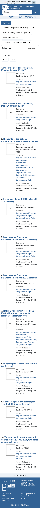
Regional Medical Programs (26, 82)
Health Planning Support (24, 168)
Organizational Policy (23, 173)
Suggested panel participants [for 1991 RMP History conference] (18, 403)
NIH (16, 505)
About (12, 17)
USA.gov (26, 505)
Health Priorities (22, 165)
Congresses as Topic (23, 84)
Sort (4, 59)
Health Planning (21, 160)
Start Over (6, 23)
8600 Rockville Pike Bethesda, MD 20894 (28, 485)
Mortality (19, 459)
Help (20, 17)
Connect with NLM (8, 481)
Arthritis (19, 380)
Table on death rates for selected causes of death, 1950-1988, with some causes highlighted (19, 439)
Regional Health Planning (25, 342)
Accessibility (25, 496)
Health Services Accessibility (26, 340)
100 (13, 59)
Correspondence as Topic (25, 218)
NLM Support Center (28, 494)
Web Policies (6, 494)
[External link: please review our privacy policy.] (4, 485)
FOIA (4, 496)
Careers (23, 498)
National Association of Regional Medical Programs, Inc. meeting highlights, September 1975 (17, 313)
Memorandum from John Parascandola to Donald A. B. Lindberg (19, 238)
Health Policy (21, 163)
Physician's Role (22, 170)
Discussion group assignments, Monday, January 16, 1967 (17, 69)
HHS (20, 505)
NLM (12, 505)
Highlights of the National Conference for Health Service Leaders (19, 140)
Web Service (30, 17)
